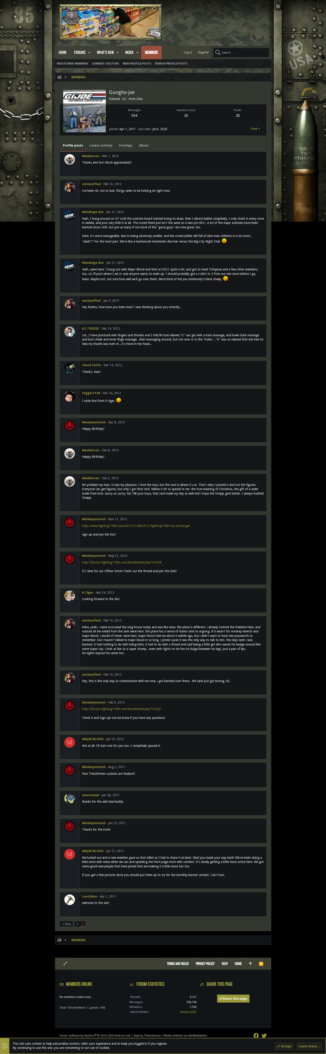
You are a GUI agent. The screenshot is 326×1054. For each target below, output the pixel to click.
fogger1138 (91, 393)
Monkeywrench (94, 422)
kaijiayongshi (188, 1011)
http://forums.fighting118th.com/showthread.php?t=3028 (121, 562)
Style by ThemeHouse (147, 1035)
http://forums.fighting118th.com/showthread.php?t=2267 (121, 709)
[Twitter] (264, 1035)
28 (238, 115)
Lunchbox (89, 896)
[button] (89, 52)
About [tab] (144, 145)
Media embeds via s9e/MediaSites (185, 1035)
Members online (79, 984)
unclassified (91, 184)
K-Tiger (87, 592)
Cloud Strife (91, 365)
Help (225, 964)
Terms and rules (178, 964)
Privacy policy (205, 964)
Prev (68, 924)
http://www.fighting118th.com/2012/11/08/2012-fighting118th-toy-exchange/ (136, 526)
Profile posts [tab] (73, 145)
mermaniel (90, 795)
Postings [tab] (125, 145)
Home (238, 964)
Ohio (139, 99)
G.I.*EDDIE (90, 328)
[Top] (250, 964)
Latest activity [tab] (101, 145)
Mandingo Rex (93, 212)
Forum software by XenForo (95, 1035)
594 (134, 115)
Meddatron (90, 156)
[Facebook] (256, 1035)
